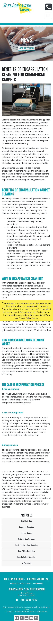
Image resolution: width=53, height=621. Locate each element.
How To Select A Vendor (26, 557)
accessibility (38, 583)
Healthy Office (26, 521)
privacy (21, 583)
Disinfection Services (26, 539)
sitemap (13, 583)
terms (28, 583)
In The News (26, 563)
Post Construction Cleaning (26, 545)
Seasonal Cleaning (26, 527)
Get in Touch (26, 48)
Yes (33, 318)
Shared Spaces (27, 533)
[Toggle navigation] (48, 15)
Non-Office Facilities (26, 551)
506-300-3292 (29, 600)
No (36, 318)
